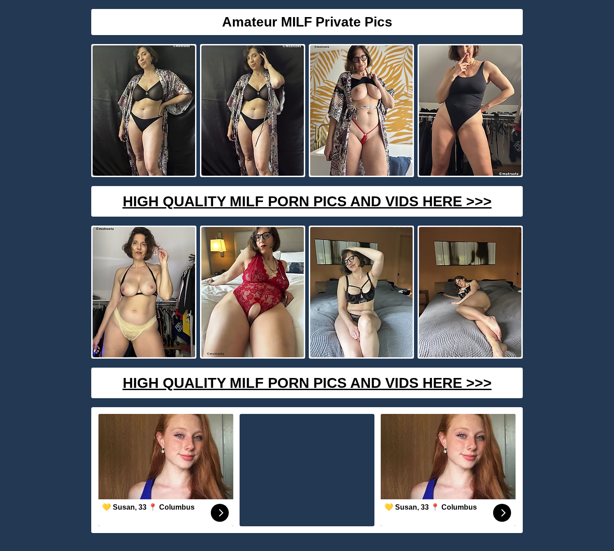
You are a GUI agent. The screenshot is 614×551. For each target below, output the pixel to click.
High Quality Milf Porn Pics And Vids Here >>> (307, 201)
